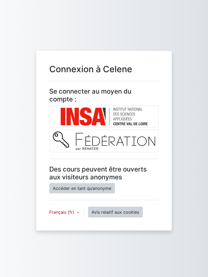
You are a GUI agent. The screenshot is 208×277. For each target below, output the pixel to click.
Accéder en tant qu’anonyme (82, 188)
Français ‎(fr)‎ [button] (62, 212)
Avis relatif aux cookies (115, 212)
